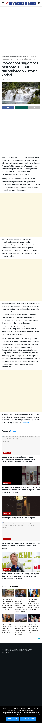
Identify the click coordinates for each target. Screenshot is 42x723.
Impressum (5, 652)
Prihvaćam (12, 719)
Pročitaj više (28, 719)
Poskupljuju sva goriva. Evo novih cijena (18, 518)
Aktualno (6, 453)
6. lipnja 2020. (6, 80)
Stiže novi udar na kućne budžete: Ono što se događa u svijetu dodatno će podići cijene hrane (21, 545)
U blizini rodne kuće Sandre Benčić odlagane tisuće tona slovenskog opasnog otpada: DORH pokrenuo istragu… (20, 576)
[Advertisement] (21, 34)
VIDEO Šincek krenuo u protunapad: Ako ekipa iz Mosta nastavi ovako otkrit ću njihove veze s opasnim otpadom (21, 490)
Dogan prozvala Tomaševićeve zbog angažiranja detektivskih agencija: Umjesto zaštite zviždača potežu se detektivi (20, 459)
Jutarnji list (26, 422)
